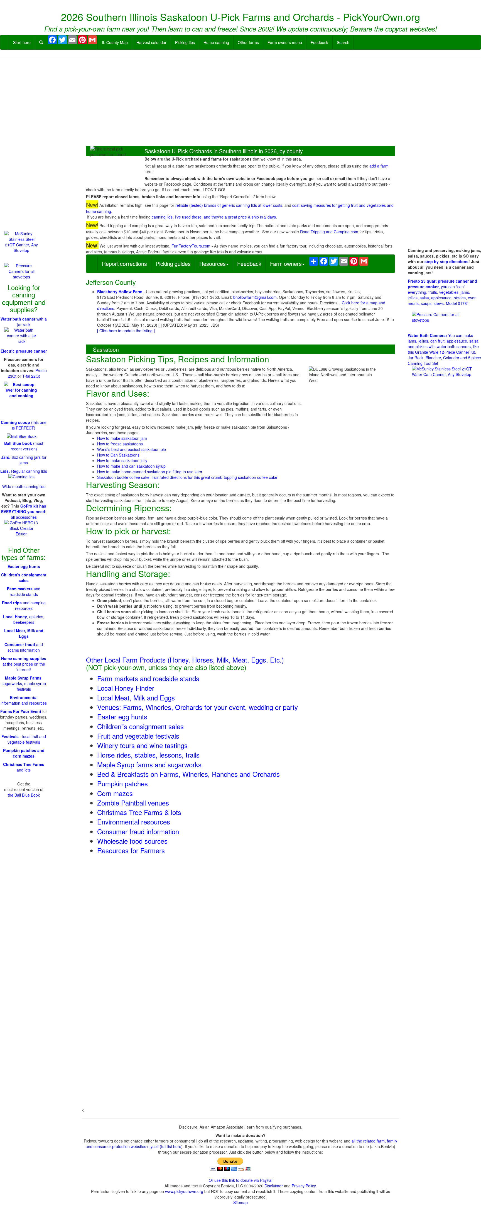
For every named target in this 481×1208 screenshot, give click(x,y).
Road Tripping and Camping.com (329, 231)
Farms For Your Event (20, 711)
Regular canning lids (23, 471)
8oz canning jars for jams (23, 459)
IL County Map (115, 42)
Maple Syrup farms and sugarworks (149, 764)
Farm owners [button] (286, 263)
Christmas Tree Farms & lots (139, 812)
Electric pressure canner (24, 351)
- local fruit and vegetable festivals (23, 739)
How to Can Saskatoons (118, 455)
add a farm (379, 166)
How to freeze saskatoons (120, 444)
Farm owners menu (285, 42)
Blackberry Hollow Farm (119, 291)
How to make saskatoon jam (122, 438)
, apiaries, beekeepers (23, 619)
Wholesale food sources (132, 841)
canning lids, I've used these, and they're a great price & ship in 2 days (214, 217)
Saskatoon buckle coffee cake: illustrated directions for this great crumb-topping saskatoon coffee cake (187, 477)
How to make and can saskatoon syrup (131, 466)
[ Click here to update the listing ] (126, 330)
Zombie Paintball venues (133, 802)
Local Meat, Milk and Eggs (136, 697)
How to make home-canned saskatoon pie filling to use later (149, 471)
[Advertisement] (240, 103)
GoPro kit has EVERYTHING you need (23, 508)
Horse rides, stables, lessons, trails (148, 755)
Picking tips (185, 42)
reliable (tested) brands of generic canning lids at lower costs (228, 205)
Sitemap (240, 1202)
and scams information (23, 647)
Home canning (216, 42)
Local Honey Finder (125, 688)
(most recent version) (23, 446)
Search (343, 42)
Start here (22, 42)
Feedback (319, 42)
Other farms (248, 42)
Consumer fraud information (138, 831)
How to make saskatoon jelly (122, 460)
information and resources (24, 700)
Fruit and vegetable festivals (138, 736)
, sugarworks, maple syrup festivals (24, 683)
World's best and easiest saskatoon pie (131, 449)
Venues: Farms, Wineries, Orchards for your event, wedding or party (197, 707)
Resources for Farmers (131, 850)
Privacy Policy (304, 1185)
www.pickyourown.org (184, 1191)
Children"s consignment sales (140, 726)
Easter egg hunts (122, 716)
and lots (23, 767)
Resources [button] (212, 263)
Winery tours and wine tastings (142, 745)
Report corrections (124, 263)
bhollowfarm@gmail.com (255, 297)
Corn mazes (115, 793)
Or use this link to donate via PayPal (240, 1180)
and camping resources (24, 605)
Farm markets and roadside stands (148, 678)
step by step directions (446, 261)
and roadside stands (23, 591)
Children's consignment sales (23, 577)
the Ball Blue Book (24, 795)
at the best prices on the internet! (23, 664)
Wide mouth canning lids (23, 486)
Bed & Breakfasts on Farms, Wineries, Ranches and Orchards (188, 774)
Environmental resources (133, 821)
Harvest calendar (151, 42)
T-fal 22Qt (31, 376)
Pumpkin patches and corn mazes (24, 753)
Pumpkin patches (122, 783)
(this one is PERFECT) (23, 425)
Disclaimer (273, 1185)
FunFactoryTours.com (190, 246)
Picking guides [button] (173, 263)
